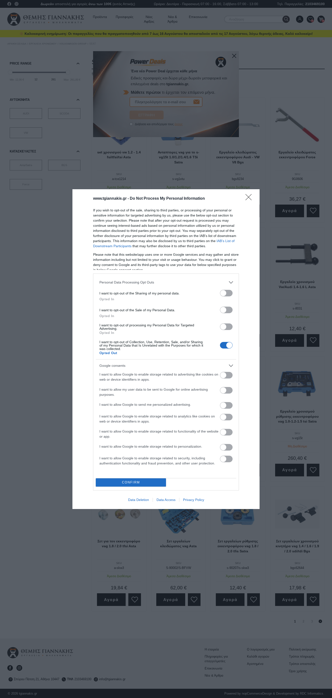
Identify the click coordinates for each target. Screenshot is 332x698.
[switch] (226, 293)
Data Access (166, 500)
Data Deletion (138, 500)
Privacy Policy (193, 500)
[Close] (250, 198)
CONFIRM (131, 482)
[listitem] (166, 282)
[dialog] (166, 349)
